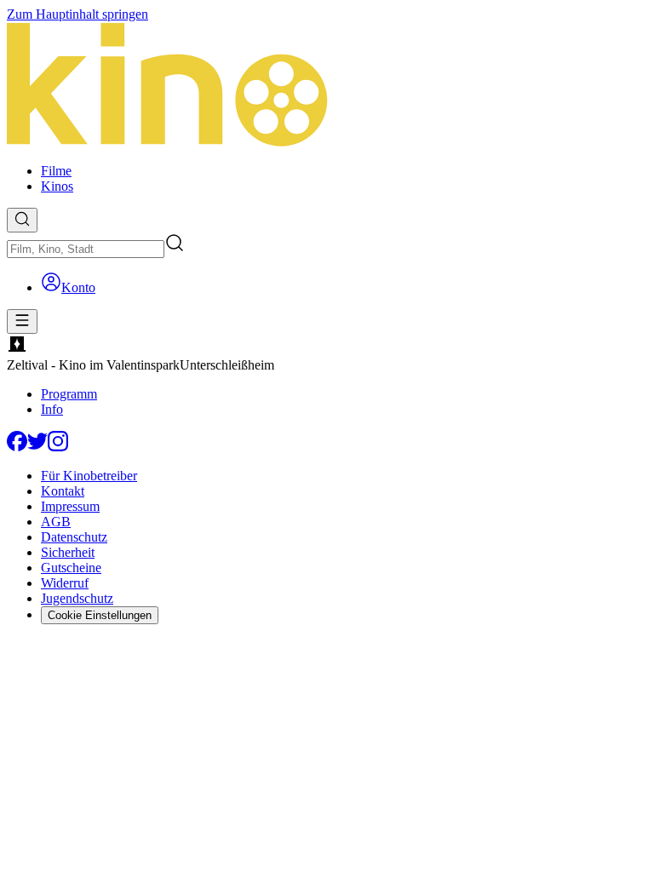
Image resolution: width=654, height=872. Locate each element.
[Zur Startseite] (327, 86)
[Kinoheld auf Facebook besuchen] (17, 446)
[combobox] (85, 249)
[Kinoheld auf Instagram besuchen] (58, 446)
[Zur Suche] (22, 220)
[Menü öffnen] (22, 321)
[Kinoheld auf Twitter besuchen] (37, 446)
